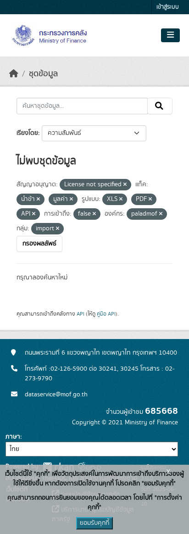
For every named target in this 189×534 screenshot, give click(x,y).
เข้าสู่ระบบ (167, 7)
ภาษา (13, 436)
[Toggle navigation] (170, 35)
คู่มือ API (106, 314)
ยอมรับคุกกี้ (94, 523)
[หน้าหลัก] (13, 74)
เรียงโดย (27, 133)
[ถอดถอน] (125, 185)
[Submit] (159, 106)
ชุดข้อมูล (43, 74)
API (80, 314)
